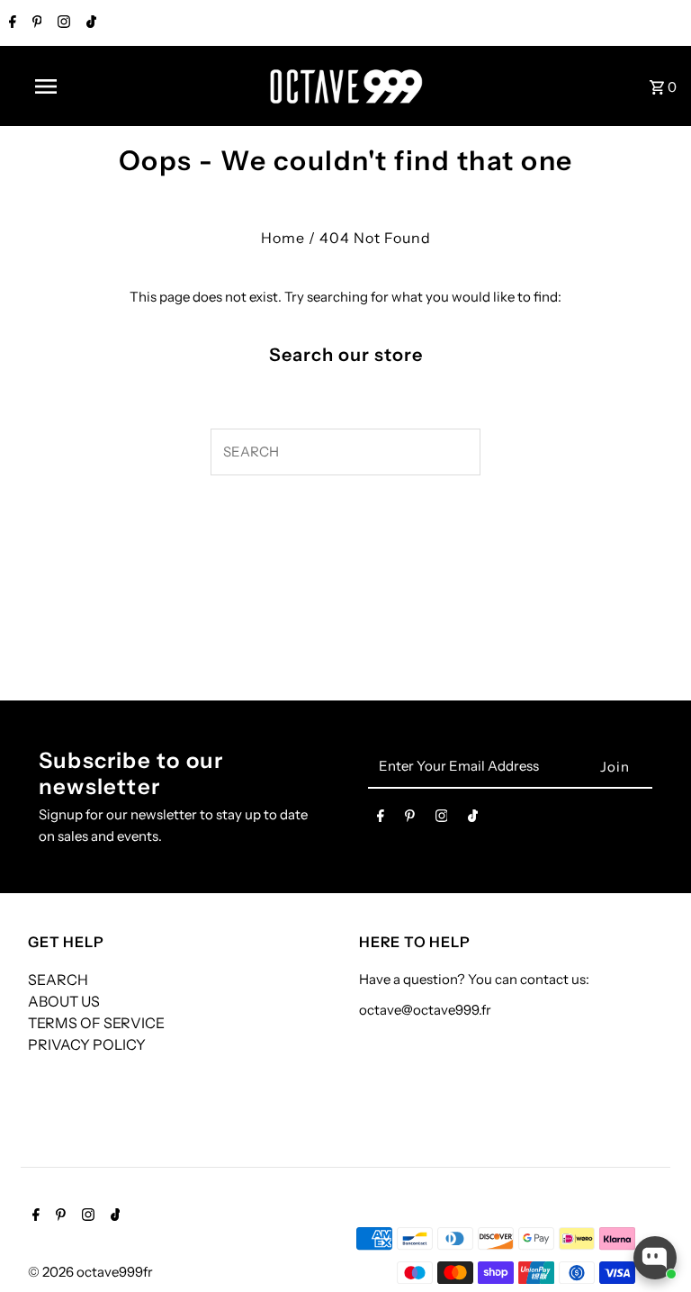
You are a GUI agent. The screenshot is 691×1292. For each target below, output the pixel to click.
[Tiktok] (89, 23)
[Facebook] (10, 23)
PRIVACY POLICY (87, 1044)
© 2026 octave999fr (90, 1271)
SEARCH (58, 980)
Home (283, 238)
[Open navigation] (79, 86)
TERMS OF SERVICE (96, 1023)
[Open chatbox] (655, 1257)
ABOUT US (64, 1001)
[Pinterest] (35, 23)
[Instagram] (61, 23)
